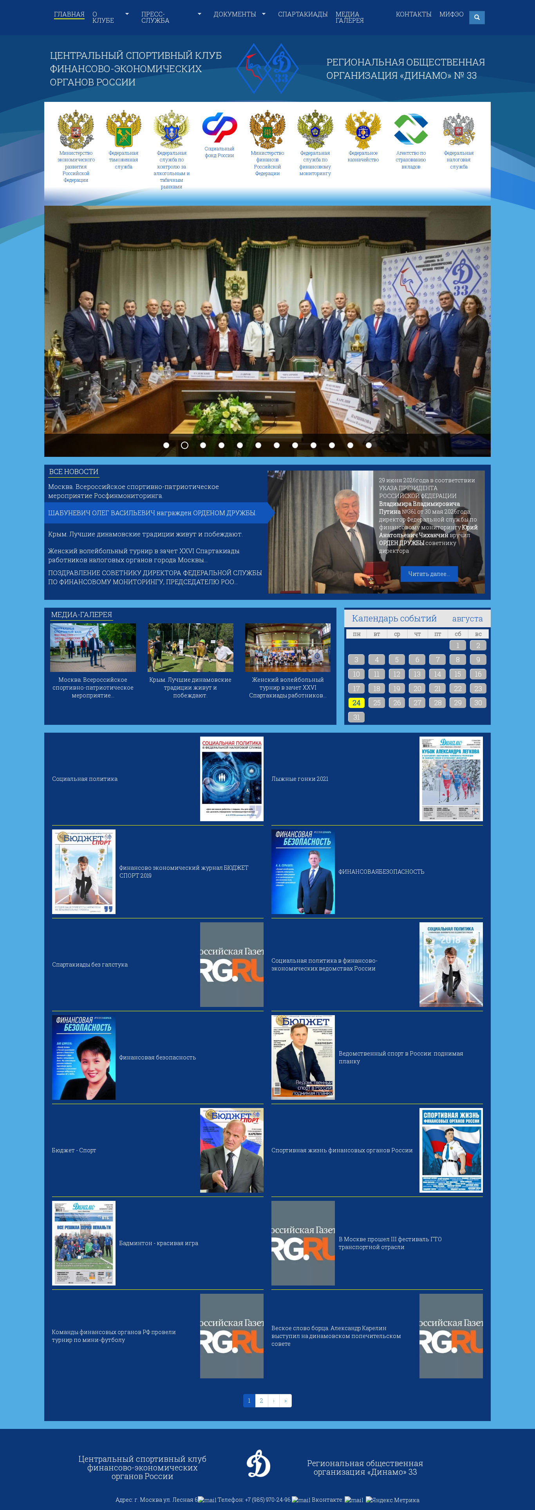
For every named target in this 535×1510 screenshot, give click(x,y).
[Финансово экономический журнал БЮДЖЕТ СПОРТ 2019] (84, 871)
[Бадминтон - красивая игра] (84, 1243)
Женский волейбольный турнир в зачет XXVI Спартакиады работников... (288, 687)
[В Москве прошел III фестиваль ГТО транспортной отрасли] (303, 1243)
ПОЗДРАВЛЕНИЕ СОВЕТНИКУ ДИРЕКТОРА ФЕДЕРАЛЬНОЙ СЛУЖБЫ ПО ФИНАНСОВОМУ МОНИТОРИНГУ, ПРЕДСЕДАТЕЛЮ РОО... (155, 577)
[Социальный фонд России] (220, 127)
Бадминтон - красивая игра (158, 1243)
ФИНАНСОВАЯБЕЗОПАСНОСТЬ (382, 871)
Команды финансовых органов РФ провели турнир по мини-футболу (114, 1335)
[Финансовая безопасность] (84, 1057)
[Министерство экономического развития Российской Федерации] (76, 130)
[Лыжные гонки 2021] (451, 779)
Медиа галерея (350, 17)
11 (350, 445)
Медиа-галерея (81, 614)
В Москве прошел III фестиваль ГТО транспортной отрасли (390, 1243)
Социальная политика (84, 778)
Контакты (414, 14)
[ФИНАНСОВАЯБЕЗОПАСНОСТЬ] (303, 871)
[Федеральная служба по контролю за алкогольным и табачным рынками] (172, 130)
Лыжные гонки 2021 (299, 778)
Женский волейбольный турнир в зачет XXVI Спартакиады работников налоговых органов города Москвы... (144, 555)
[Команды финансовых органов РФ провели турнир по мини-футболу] (232, 1336)
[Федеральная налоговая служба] (459, 130)
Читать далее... (429, 574)
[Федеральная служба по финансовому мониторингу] (315, 130)
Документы (235, 14)
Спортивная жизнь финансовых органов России (342, 1150)
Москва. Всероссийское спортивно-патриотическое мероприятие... (93, 687)
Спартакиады (303, 14)
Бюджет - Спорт (74, 1150)
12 (368, 445)
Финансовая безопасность (157, 1057)
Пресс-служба (155, 17)
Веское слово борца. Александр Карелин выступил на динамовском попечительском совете (336, 1335)
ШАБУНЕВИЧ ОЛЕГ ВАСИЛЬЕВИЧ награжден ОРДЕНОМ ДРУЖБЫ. (152, 513)
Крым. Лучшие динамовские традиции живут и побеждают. (145, 534)
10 (331, 445)
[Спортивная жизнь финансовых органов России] (451, 1150)
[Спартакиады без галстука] (232, 964)
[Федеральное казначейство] (363, 130)
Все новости (73, 471)
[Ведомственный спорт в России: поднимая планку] (303, 1057)
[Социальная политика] (232, 779)
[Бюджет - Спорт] (232, 1150)
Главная (69, 14)
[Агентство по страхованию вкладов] (411, 130)
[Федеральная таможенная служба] (124, 130)
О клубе (103, 17)
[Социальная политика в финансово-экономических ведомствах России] (451, 964)
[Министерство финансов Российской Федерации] (267, 130)
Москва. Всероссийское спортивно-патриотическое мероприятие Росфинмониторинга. (133, 491)
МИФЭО (451, 14)
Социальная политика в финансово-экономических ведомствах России (324, 964)
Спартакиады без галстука (90, 964)
